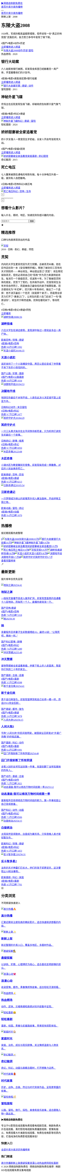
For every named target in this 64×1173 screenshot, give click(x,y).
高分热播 (6, 1163)
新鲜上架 (15, 1163)
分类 (13, 7)
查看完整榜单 (8, 560)
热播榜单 (25, 1149)
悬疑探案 (25, 1163)
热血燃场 (44, 1163)
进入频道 (15, 47)
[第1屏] (2, 198)
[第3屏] (7, 198)
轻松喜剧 (53, 1163)
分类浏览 (15, 1149)
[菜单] (2, 10)
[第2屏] (5, 198)
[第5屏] (12, 198)
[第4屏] (9, 198)
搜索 (32, 221)
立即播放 (6, 47)
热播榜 (19, 7)
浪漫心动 (34, 1163)
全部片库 (6, 1149)
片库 (8, 7)
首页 (3, 7)
